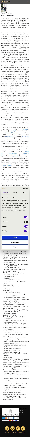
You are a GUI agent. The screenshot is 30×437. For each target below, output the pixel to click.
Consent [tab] (5, 192)
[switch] (26, 222)
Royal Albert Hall (18, 131)
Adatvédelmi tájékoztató (19, 411)
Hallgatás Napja (17, 156)
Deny (15, 247)
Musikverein (26, 129)
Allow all (15, 237)
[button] (28, 2)
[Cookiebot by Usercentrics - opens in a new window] (22, 189)
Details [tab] (15, 192)
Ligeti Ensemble (7, 165)
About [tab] (24, 192)
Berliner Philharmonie (12, 132)
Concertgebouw (9, 136)
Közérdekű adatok (21, 409)
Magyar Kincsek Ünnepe (13, 155)
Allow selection (15, 242)
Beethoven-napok (12, 153)
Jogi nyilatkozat (20, 414)
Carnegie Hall (25, 136)
